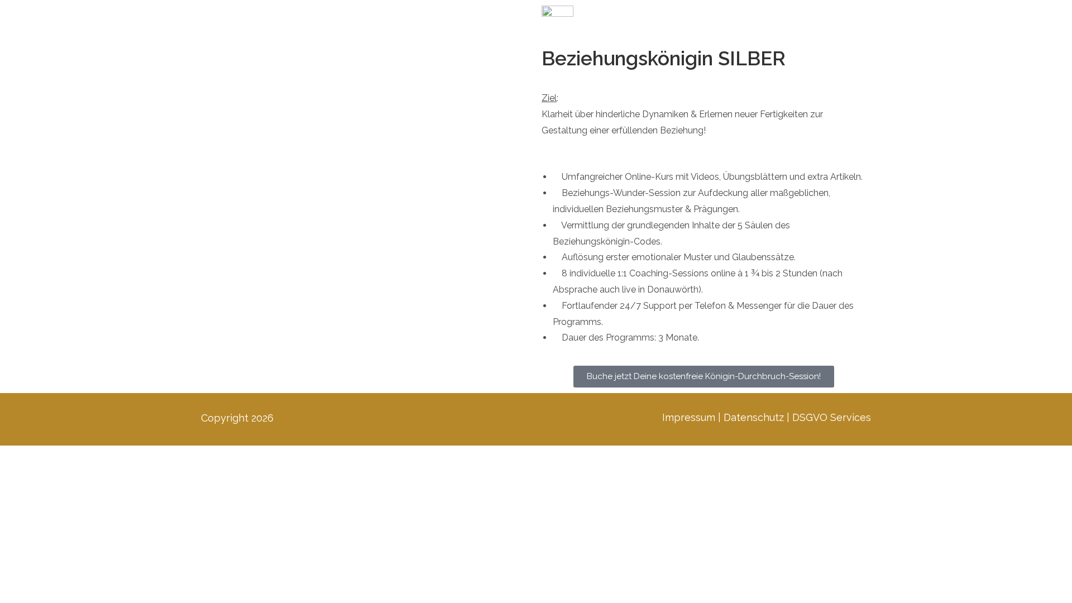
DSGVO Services (831, 417)
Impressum (688, 417)
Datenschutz (754, 417)
